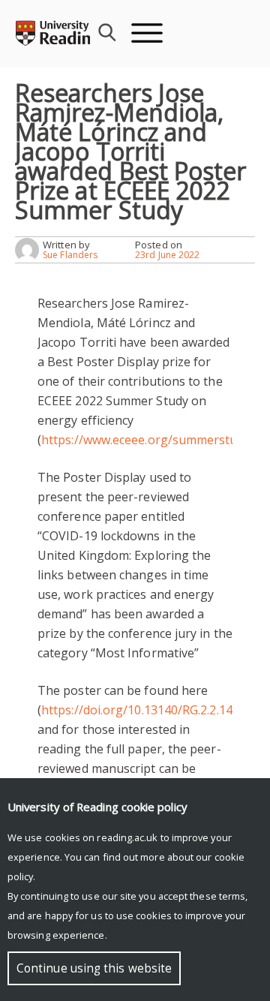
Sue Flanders (70, 254)
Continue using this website (94, 968)
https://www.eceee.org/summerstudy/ (148, 439)
